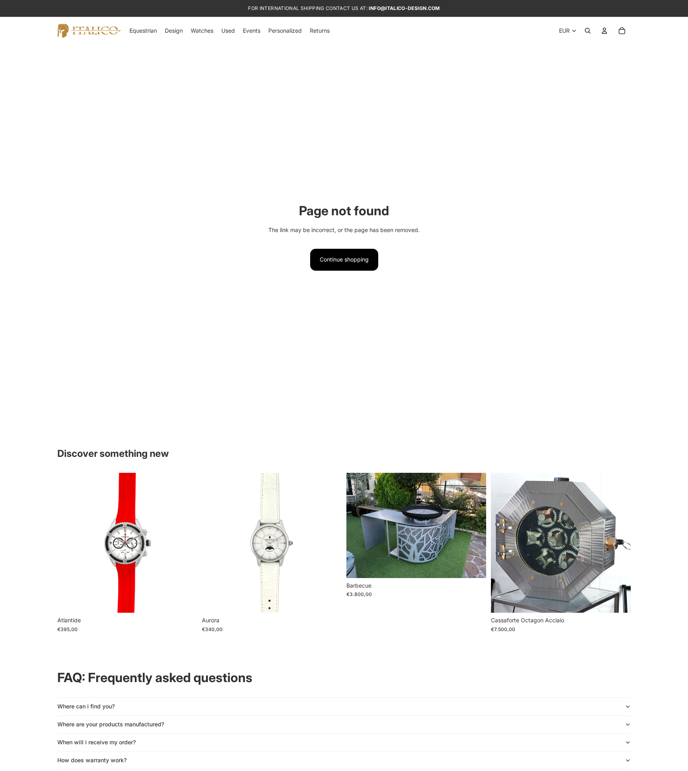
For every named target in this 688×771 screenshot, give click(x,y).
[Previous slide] (69, 543)
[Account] (604, 30)
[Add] (474, 566)
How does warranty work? (92, 760)
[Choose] (185, 601)
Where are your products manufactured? (110, 724)
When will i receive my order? (96, 742)
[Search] (587, 30)
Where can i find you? (86, 706)
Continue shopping (344, 259)
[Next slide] (185, 543)
